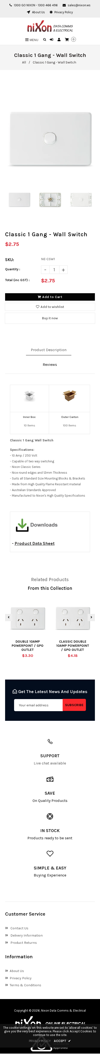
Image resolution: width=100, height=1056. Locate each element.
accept (62, 1041)
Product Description (49, 349)
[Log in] (52, 40)
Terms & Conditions (25, 985)
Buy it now (50, 318)
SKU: (9, 259)
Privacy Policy (63, 12)
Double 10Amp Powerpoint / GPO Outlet (27, 645)
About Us (38, 12)
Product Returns (23, 943)
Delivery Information (26, 935)
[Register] (60, 40)
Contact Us (19, 928)
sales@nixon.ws (79, 5)
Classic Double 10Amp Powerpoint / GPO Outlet (72, 645)
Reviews (50, 364)
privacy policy (40, 1041)
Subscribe (74, 705)
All (24, 62)
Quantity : (12, 269)
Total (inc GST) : (17, 280)
